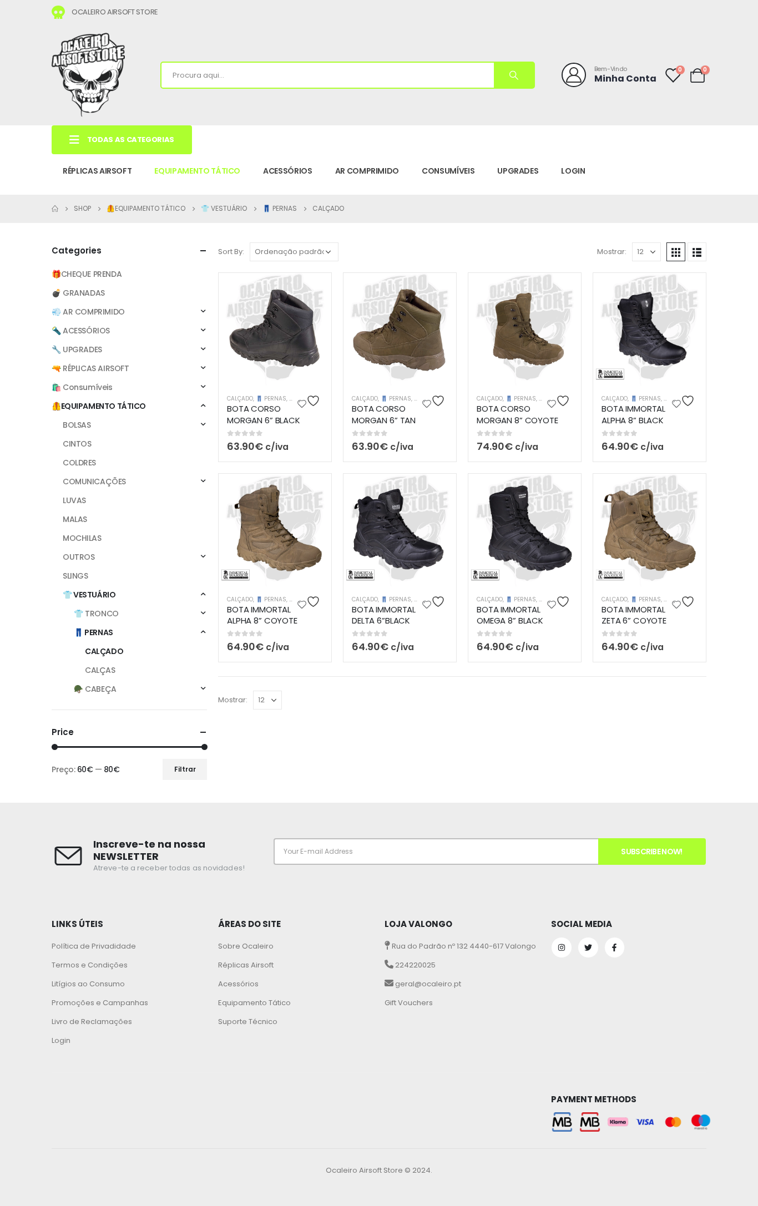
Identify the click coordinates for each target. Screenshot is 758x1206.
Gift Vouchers (409, 1002)
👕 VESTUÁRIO (89, 594)
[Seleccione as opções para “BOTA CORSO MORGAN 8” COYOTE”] (563, 290)
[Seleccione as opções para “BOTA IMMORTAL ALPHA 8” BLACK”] (688, 290)
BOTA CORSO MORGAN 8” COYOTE (517, 414)
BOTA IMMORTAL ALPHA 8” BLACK (633, 414)
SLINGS (75, 575)
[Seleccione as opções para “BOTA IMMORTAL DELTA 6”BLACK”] (438, 491)
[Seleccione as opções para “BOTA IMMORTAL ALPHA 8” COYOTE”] (313, 491)
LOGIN (573, 170)
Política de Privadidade (94, 946)
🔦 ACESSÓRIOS (81, 330)
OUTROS (78, 557)
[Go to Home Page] (55, 208)
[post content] (275, 329)
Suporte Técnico (247, 1021)
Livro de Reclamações (92, 1021)
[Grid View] (675, 251)
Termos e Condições (90, 965)
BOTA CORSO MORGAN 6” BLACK (263, 414)
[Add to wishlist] (310, 401)
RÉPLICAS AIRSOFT (97, 170)
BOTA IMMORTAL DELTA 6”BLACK (384, 615)
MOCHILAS (82, 538)
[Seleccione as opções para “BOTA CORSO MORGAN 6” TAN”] (438, 290)
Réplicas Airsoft (246, 965)
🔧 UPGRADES (77, 349)
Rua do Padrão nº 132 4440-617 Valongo (463, 946)
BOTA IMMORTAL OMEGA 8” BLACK (510, 615)
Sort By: (231, 251)
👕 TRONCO (96, 613)
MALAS (75, 519)
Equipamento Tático (254, 1002)
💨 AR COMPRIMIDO (88, 311)
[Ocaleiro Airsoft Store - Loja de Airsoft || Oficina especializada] (88, 75)
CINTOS (77, 443)
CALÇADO (240, 398)
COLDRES (79, 462)
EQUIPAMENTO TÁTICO (197, 170)
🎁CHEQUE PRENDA (87, 274)
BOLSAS (76, 424)
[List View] (697, 251)
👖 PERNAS (271, 398)
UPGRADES (517, 170)
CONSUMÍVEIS (448, 170)
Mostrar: (611, 251)
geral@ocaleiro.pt (427, 984)
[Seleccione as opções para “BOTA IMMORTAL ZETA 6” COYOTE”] (688, 491)
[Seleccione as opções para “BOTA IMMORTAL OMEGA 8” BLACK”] (563, 491)
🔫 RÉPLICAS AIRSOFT (90, 368)
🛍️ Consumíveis (82, 387)
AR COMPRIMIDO (367, 170)
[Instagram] (561, 947)
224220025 (414, 965)
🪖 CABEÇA (95, 689)
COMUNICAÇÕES (94, 481)
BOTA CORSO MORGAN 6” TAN (384, 414)
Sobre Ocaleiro (246, 946)
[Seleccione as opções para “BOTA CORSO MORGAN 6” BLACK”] (313, 290)
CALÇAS (100, 670)
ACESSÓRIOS (287, 170)
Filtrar (185, 769)
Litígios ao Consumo (88, 984)
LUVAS (74, 500)
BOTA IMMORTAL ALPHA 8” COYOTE (262, 615)
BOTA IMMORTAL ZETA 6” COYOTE (634, 615)
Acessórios (238, 984)
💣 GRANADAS (78, 292)
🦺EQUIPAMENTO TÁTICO (99, 406)
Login (61, 1040)
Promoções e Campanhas (100, 1002)
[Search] (514, 75)
